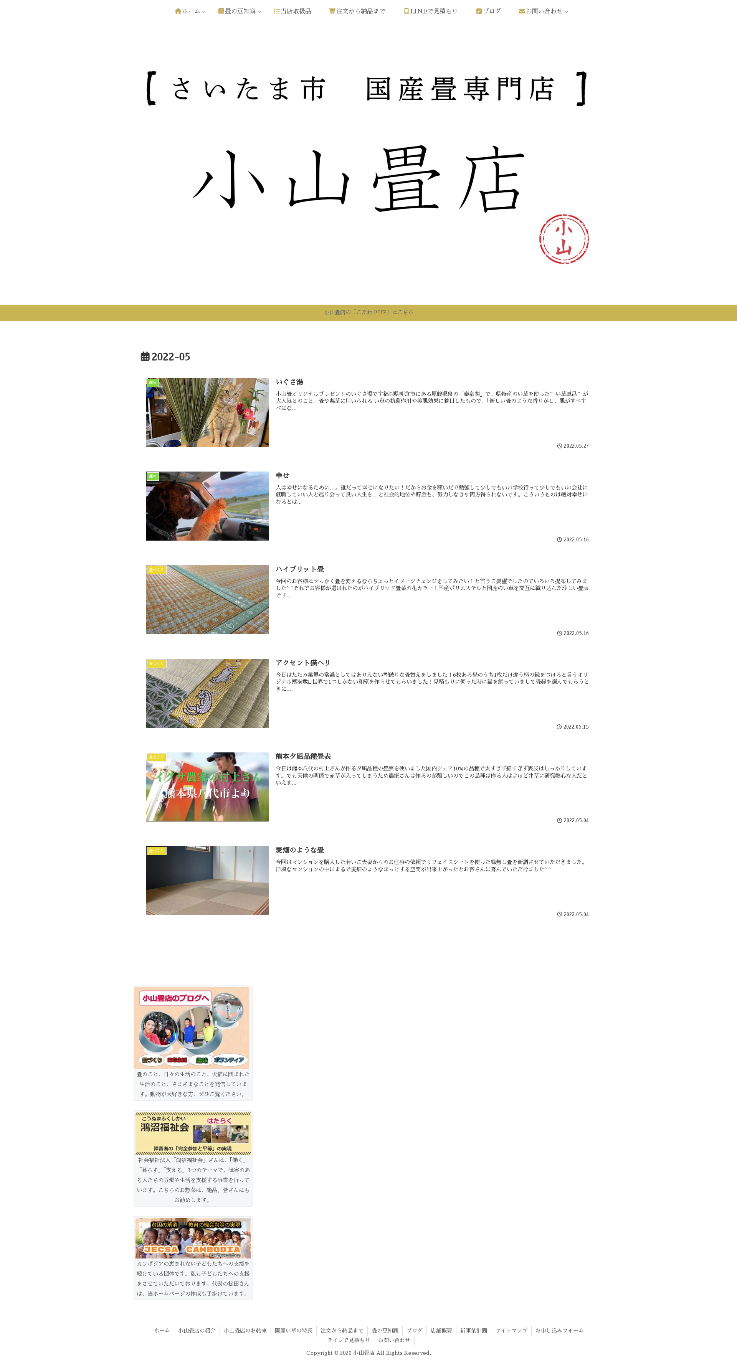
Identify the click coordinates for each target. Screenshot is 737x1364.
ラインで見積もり (348, 1340)
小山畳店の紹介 (197, 1330)
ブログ (415, 1330)
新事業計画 (473, 1330)
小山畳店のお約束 (245, 1330)
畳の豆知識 (385, 1330)
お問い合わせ (394, 1340)
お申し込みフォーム (559, 1330)
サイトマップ (511, 1330)
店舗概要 (441, 1330)
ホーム (162, 1330)
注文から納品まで (342, 1330)
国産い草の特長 (293, 1330)
